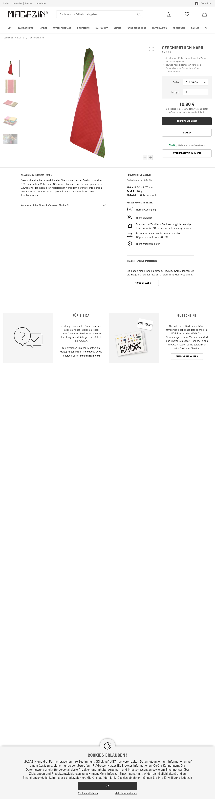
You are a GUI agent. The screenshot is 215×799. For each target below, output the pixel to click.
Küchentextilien (36, 37)
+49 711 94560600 (85, 351)
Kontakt (29, 3)
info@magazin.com (89, 355)
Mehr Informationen (126, 793)
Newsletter (41, 3)
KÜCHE (20, 37)
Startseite (8, 37)
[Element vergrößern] (150, 157)
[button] (151, 49)
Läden (6, 3)
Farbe (176, 82)
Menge (175, 91)
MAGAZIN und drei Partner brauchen (47, 761)
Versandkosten (201, 108)
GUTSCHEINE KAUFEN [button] (187, 356)
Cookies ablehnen (88, 793)
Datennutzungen (150, 761)
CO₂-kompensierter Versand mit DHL (186, 112)
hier (82, 777)
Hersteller (17, 3)
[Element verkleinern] (145, 157)
